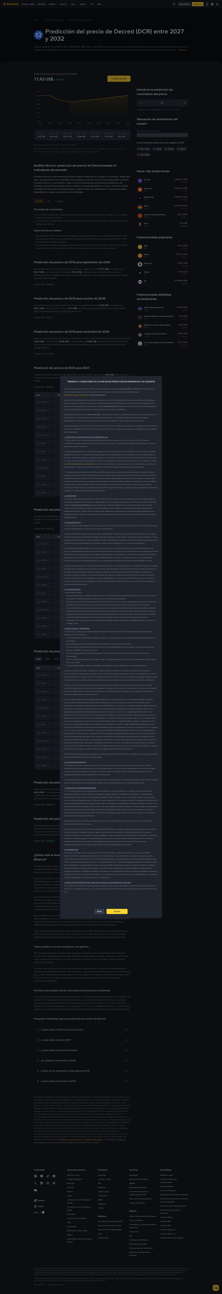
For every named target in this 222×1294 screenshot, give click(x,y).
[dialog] (111, 647)
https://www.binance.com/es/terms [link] (76, 395)
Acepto (117, 911)
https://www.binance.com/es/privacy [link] (80, 464)
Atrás (99, 911)
